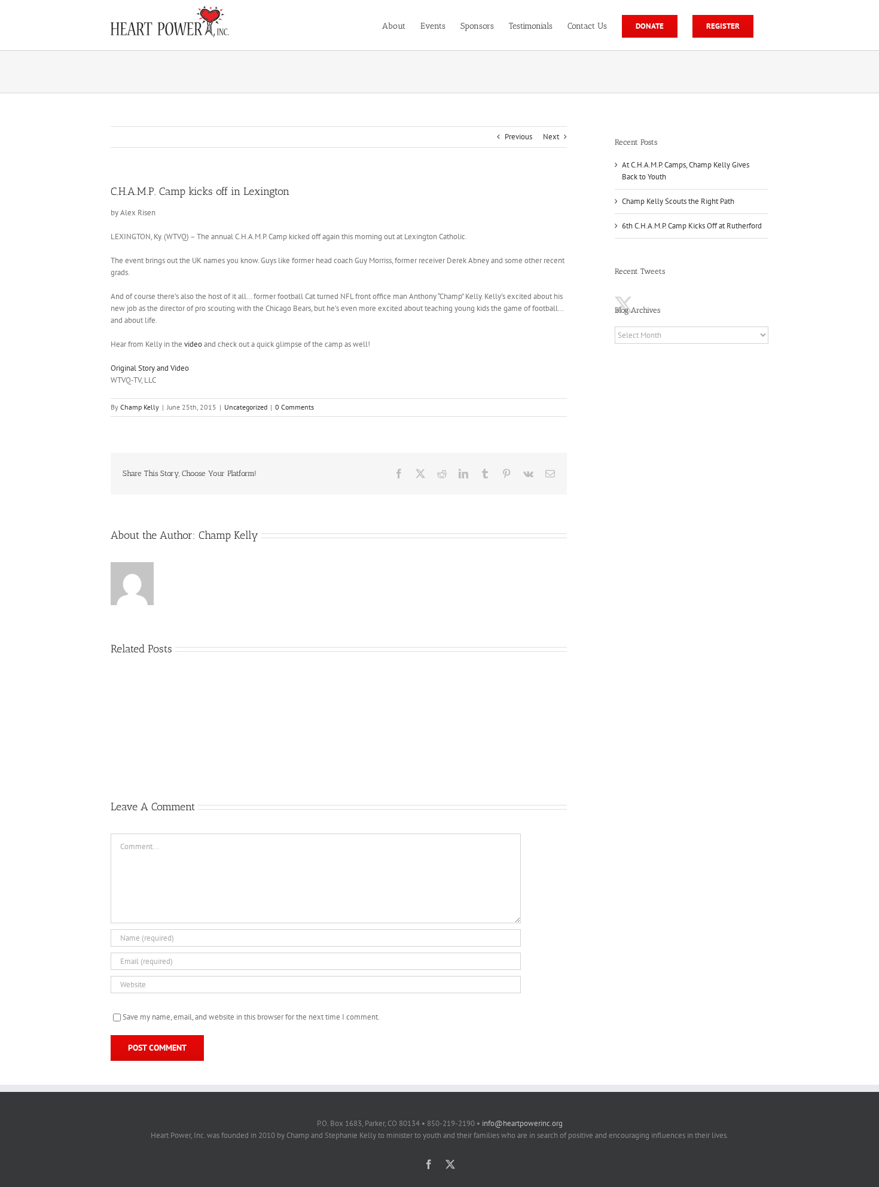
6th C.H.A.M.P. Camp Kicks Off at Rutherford (692, 226)
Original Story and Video (150, 368)
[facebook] (429, 1164)
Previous (518, 137)
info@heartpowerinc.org (522, 1123)
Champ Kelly (139, 406)
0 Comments (294, 406)
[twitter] (450, 1164)
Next (551, 137)
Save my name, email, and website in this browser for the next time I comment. (251, 1017)
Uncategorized (245, 406)
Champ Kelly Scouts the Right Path (678, 201)
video (193, 344)
